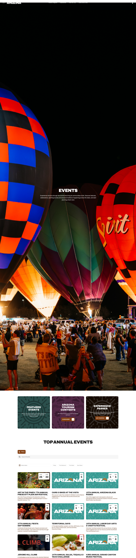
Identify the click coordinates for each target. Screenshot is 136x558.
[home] (14, 3)
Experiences (63, 2)
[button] (53, 3)
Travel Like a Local (83, 2)
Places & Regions (52, 2)
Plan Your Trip (72, 2)
